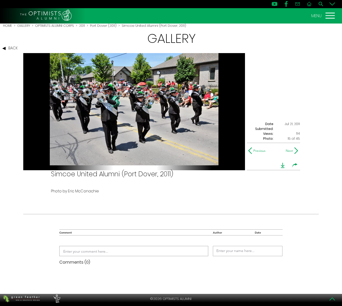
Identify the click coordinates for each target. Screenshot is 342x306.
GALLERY (23, 25)
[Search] (321, 4)
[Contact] (298, 4)
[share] (294, 165)
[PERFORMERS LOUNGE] (56, 298)
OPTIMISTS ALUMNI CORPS (54, 25)
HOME (7, 25)
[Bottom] (332, 4)
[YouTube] (274, 4)
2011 (82, 25)
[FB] (286, 4)
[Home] (309, 4)
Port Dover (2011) (103, 25)
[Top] (332, 299)
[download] (282, 165)
